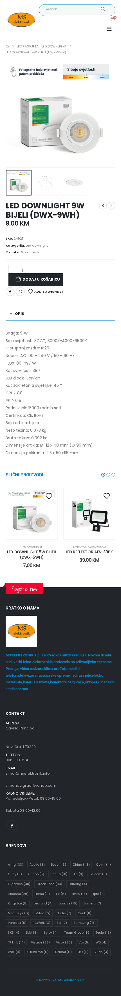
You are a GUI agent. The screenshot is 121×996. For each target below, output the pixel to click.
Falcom (98, 874)
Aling (15, 864)
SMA (31, 932)
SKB (13, 932)
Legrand (43, 903)
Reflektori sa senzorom (89, 547)
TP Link (16, 942)
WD (101, 942)
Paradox (17, 922)
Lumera (92, 903)
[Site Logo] (21, 20)
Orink (84, 913)
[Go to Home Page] (7, 46)
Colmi (103, 864)
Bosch (58, 864)
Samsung (84, 922)
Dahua (59, 874)
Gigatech (19, 884)
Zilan (101, 952)
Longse (68, 903)
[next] (111, 206)
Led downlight (37, 245)
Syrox (51, 932)
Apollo (37, 864)
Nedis (64, 913)
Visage (40, 942)
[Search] (103, 9)
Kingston (18, 903)
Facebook (10, 291)
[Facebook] (11, 825)
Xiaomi (63, 952)
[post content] (31, 513)
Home (42, 894)
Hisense (18, 894)
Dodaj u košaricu (41, 279)
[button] (109, 29)
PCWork (41, 922)
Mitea (42, 913)
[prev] (103, 206)
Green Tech (30, 252)
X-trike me (37, 952)
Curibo (36, 874)
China (81, 864)
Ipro (99, 894)
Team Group (76, 932)
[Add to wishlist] (49, 496)
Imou (79, 894)
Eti (78, 874)
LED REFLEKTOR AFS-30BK (89, 552)
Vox (84, 942)
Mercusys (18, 913)
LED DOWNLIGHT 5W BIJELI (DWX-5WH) (31, 554)
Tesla (103, 932)
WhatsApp (20, 291)
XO (83, 952)
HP (61, 894)
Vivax (64, 942)
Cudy (15, 874)
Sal (62, 922)
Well (14, 952)
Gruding (77, 884)
